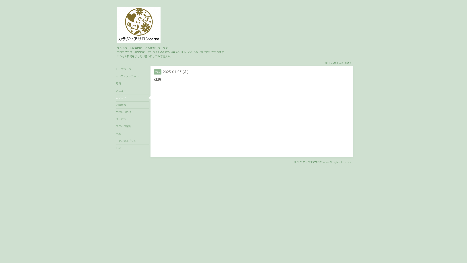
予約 (118, 133)
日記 (118, 148)
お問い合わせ (123, 112)
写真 (118, 83)
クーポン (121, 119)
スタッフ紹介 (123, 126)
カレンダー (122, 98)
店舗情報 (121, 105)
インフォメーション (127, 76)
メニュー (121, 90)
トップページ (123, 69)
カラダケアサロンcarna (315, 162)
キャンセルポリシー (127, 140)
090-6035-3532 (341, 62)
